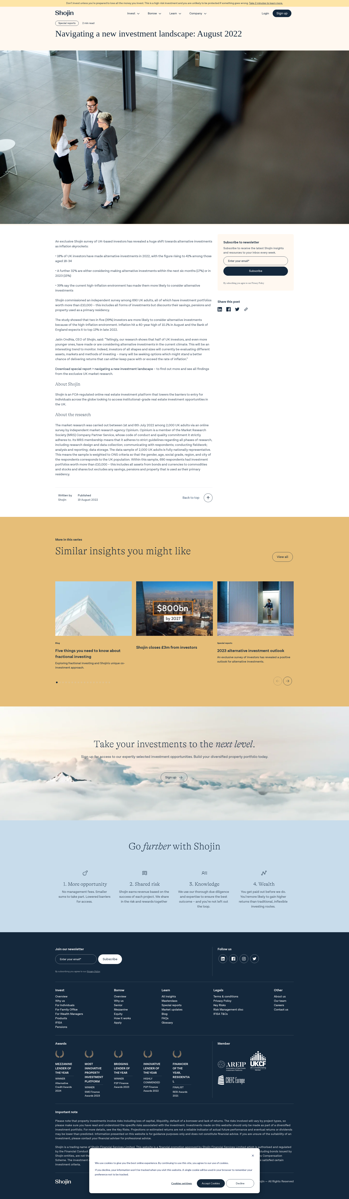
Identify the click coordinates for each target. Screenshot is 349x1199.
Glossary (167, 1023)
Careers (279, 1005)
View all (282, 557)
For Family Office (66, 1010)
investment (128, 369)
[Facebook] (228, 310)
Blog (57, 643)
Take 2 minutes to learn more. (266, 3)
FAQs (165, 1018)
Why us (60, 1001)
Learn (173, 13)
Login (265, 13)
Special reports (67, 23)
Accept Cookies (211, 1183)
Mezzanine (121, 1010)
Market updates (172, 1010)
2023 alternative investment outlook (250, 650)
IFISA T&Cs (220, 1014)
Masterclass (169, 1001)
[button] (57, 682)
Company (195, 13)
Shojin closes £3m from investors (166, 647)
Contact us (281, 1010)
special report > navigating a (92, 369)
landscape (145, 369)
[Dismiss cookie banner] (253, 1156)
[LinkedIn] (220, 310)
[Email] (246, 310)
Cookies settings (181, 1183)
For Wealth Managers (69, 1014)
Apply (118, 1023)
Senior (118, 1005)
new (116, 369)
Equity (118, 1014)
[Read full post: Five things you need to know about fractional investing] (93, 609)
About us (280, 997)
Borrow (152, 13)
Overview (61, 997)
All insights (169, 997)
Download (63, 369)
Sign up (282, 13)
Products (61, 1018)
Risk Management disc (228, 1010)
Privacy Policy (258, 283)
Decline (240, 1183)
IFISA (58, 1023)
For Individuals (65, 1005)
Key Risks (219, 1005)
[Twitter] (237, 310)
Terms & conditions (225, 997)
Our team (280, 1001)
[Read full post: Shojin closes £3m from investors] (174, 609)
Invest (131, 13)
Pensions (61, 1027)
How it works (122, 1018)
